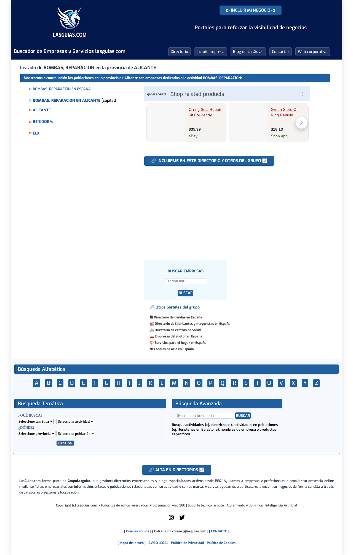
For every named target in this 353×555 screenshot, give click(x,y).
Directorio (179, 51)
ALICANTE (42, 110)
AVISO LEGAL (158, 543)
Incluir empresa (210, 51)
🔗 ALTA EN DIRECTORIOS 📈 (176, 470)
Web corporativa (313, 51)
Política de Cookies (221, 543)
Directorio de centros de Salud (178, 330)
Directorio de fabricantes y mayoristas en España (193, 323)
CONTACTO (219, 531)
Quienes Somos (137, 531)
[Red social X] (182, 520)
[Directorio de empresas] (69, 41)
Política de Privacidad (187, 543)
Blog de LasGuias (248, 51)
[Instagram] (171, 520)
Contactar (280, 51)
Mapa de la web (131, 543)
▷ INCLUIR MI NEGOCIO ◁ (250, 10)
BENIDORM (43, 121)
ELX (36, 133)
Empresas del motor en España (178, 336)
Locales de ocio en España (174, 349)
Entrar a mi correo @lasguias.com (180, 531)
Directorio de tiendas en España (178, 317)
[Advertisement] (229, 210)
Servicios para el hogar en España (181, 342)
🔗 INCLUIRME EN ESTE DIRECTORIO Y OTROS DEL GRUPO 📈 (209, 160)
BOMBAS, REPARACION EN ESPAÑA (62, 89)
